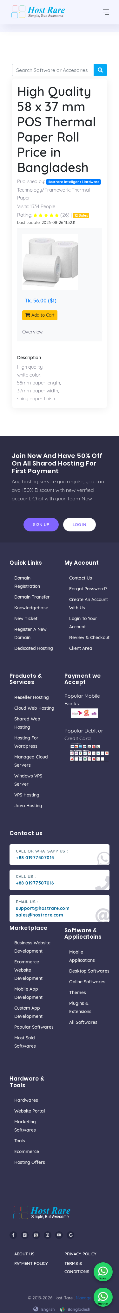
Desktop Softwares (89, 971)
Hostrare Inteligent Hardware (74, 182)
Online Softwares (87, 982)
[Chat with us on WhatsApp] (103, 1271)
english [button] (47, 1309)
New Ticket (25, 618)
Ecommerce (26, 1151)
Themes (77, 992)
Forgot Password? (88, 589)
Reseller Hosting (31, 697)
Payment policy (31, 1263)
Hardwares (26, 1100)
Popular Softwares (34, 1027)
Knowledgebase (31, 608)
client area (80, 648)
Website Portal (29, 1111)
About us (24, 1253)
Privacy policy (80, 1253)
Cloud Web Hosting (34, 708)
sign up (41, 524)
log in (79, 524)
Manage (83, 1297)
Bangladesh (78, 1309)
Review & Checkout (89, 637)
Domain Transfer (32, 597)
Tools (19, 1141)
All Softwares (83, 1022)
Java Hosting (28, 806)
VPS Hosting (26, 795)
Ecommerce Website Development (28, 970)
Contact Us (80, 578)
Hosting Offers (29, 1162)
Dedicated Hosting (33, 648)
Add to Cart (42, 315)
